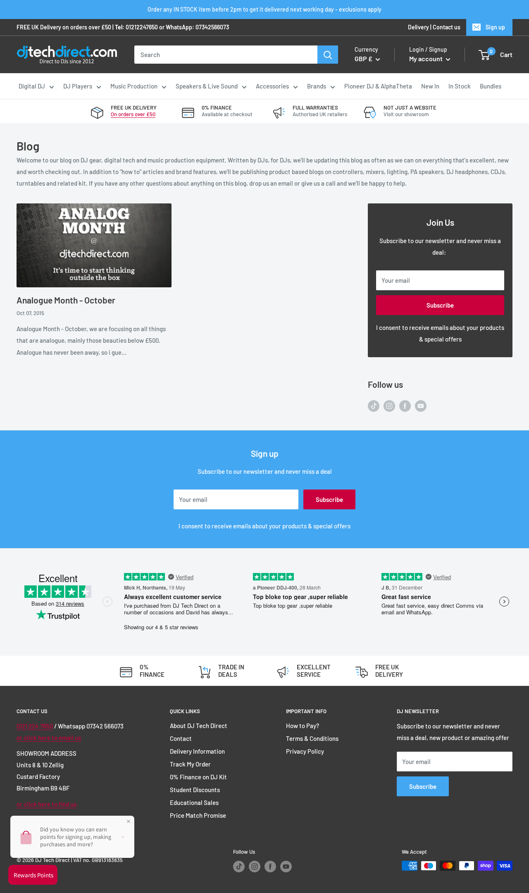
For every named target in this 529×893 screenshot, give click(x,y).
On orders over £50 (133, 114)
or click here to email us (49, 737)
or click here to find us (46, 804)
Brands (316, 86)
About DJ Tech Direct (198, 725)
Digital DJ (32, 86)
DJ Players (77, 86)
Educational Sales (194, 802)
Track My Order (190, 764)
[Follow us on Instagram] (389, 405)
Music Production (133, 86)
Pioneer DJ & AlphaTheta (378, 86)
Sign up (495, 27)
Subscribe (440, 305)
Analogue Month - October (66, 300)
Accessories (272, 86)
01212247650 (142, 27)
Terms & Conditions (312, 738)
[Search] (327, 54)
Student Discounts (195, 789)
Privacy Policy (305, 751)
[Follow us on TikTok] (373, 405)
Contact (181, 738)
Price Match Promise (198, 815)
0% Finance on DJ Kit (198, 777)
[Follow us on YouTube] (421, 405)
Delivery (418, 27)
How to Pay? (302, 725)
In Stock (459, 86)
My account (426, 59)
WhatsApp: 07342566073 (197, 27)
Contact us (446, 27)
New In (430, 86)
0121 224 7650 (35, 726)
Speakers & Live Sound (207, 86)
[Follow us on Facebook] (405, 405)
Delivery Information (197, 751)
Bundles (490, 86)
